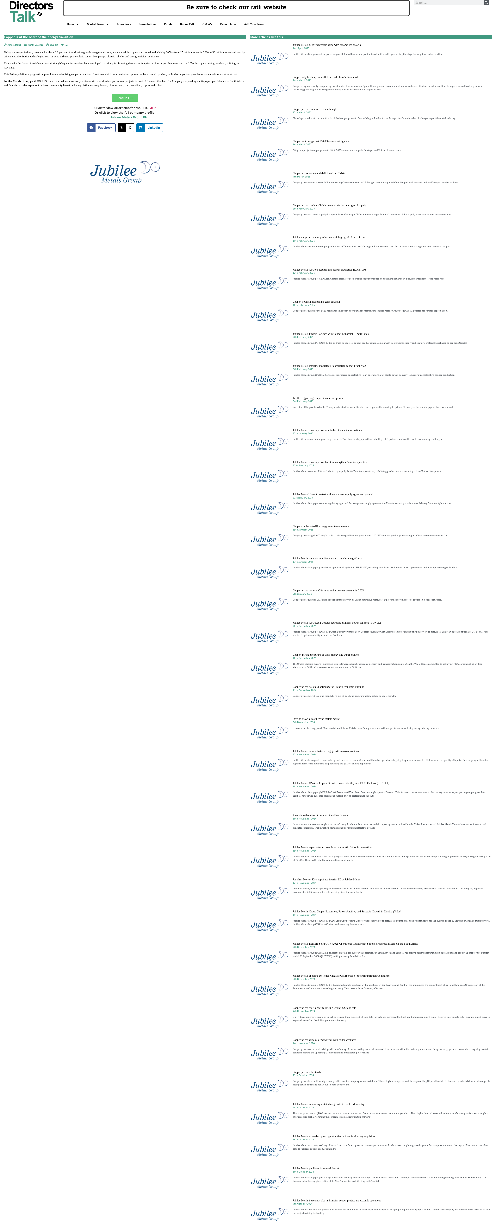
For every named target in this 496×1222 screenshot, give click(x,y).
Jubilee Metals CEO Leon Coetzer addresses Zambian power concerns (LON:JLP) (337, 622)
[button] (101, 127)
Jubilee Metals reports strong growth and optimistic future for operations (332, 847)
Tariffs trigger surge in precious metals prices (318, 398)
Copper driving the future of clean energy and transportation (326, 654)
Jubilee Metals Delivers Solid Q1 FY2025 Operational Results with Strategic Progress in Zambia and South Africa (355, 943)
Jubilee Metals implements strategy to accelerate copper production (329, 365)
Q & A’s (207, 24)
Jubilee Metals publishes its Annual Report (316, 1168)
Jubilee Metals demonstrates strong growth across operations (326, 751)
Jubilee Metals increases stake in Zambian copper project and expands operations (337, 1200)
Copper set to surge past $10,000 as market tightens (321, 141)
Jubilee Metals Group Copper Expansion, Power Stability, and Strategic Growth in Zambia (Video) (347, 911)
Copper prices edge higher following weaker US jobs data (324, 1008)
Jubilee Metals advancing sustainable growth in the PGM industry (328, 1104)
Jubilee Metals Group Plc (129, 117)
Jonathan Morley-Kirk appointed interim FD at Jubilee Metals (326, 879)
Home (70, 24)
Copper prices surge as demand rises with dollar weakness (324, 1040)
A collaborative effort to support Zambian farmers (320, 815)
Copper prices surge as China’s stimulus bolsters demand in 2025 (328, 590)
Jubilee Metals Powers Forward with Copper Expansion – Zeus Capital (331, 333)
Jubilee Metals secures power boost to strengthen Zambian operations (330, 462)
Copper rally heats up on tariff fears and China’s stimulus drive (327, 77)
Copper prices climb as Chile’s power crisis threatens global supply (329, 205)
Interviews (124, 24)
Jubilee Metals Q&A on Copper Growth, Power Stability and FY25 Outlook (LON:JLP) (341, 783)
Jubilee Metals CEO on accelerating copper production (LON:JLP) (329, 269)
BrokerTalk (187, 24)
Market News (95, 24)
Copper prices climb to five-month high (314, 109)
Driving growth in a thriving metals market (316, 718)
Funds (168, 24)
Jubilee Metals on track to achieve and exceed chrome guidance (327, 558)
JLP (66, 44)
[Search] (486, 2)
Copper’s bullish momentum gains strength (316, 301)
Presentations (147, 24)
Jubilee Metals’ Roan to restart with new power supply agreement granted (333, 494)
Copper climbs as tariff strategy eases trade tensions (321, 526)
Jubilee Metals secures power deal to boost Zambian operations (327, 430)
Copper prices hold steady (307, 1072)
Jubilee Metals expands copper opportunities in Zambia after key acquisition (334, 1136)
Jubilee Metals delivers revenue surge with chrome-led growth (327, 44)
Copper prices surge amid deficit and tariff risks (319, 173)
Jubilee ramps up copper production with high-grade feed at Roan (329, 237)
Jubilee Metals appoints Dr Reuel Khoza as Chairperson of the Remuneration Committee (341, 975)
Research (226, 24)
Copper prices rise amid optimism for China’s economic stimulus (328, 686)
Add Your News (254, 24)
